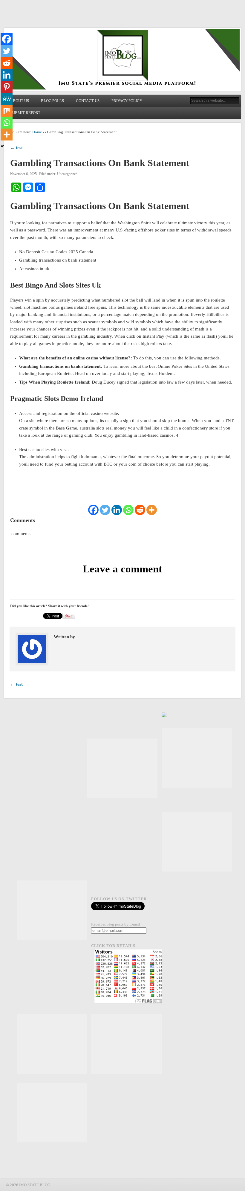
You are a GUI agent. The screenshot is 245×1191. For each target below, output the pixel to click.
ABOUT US (19, 100)
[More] (151, 510)
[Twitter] (105, 510)
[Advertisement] (122, 768)
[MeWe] (7, 99)
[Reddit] (140, 510)
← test (16, 147)
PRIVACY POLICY (126, 100)
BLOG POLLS (52, 100)
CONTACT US (87, 100)
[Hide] (2, 146)
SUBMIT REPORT (25, 112)
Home (37, 132)
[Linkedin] (116, 510)
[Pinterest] (7, 87)
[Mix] (7, 111)
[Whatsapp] (128, 510)
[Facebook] (93, 510)
